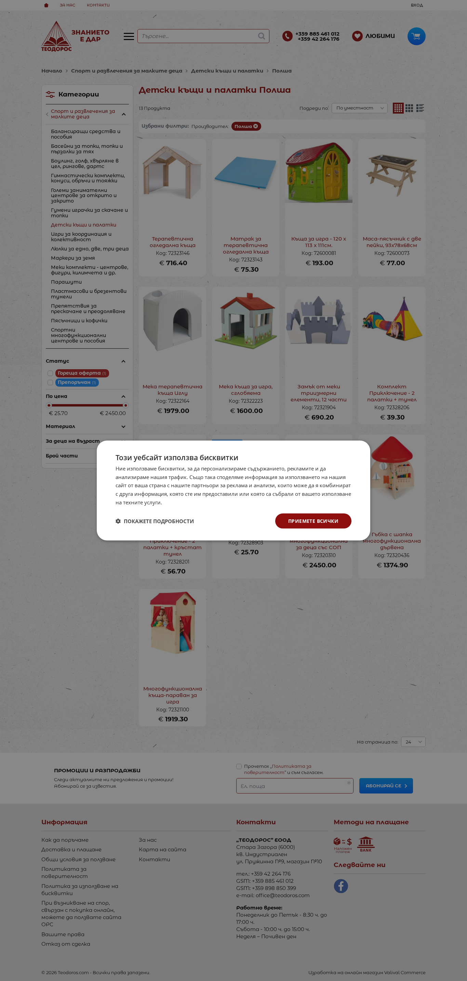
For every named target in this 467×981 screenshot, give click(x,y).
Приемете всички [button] (313, 520)
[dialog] (233, 490)
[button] (155, 521)
